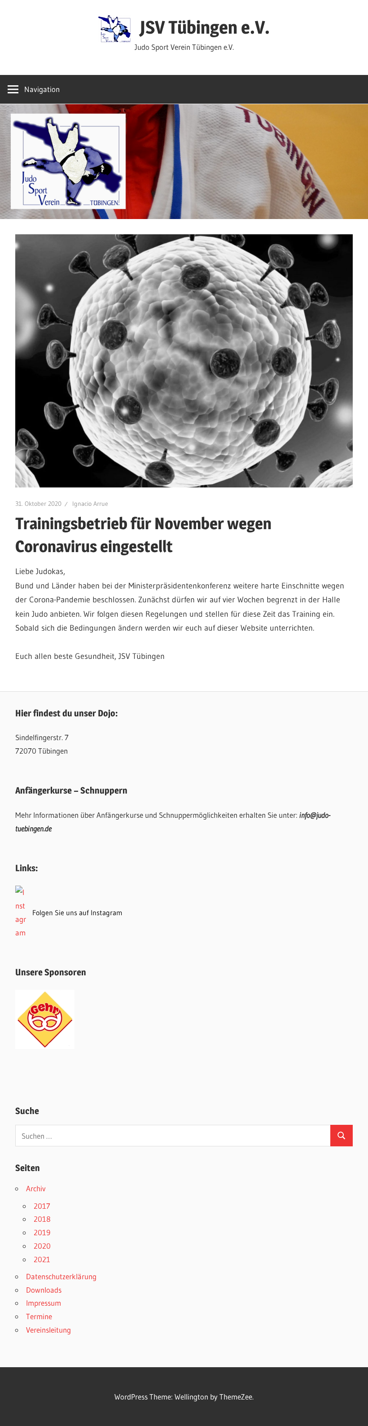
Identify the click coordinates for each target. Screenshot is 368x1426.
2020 (42, 1245)
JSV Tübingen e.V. (205, 27)
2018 (42, 1219)
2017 (42, 1206)
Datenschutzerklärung (61, 1276)
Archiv (36, 1188)
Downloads (43, 1289)
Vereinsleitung (48, 1329)
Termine (39, 1316)
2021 (42, 1259)
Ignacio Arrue (90, 504)
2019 (42, 1232)
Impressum (43, 1303)
